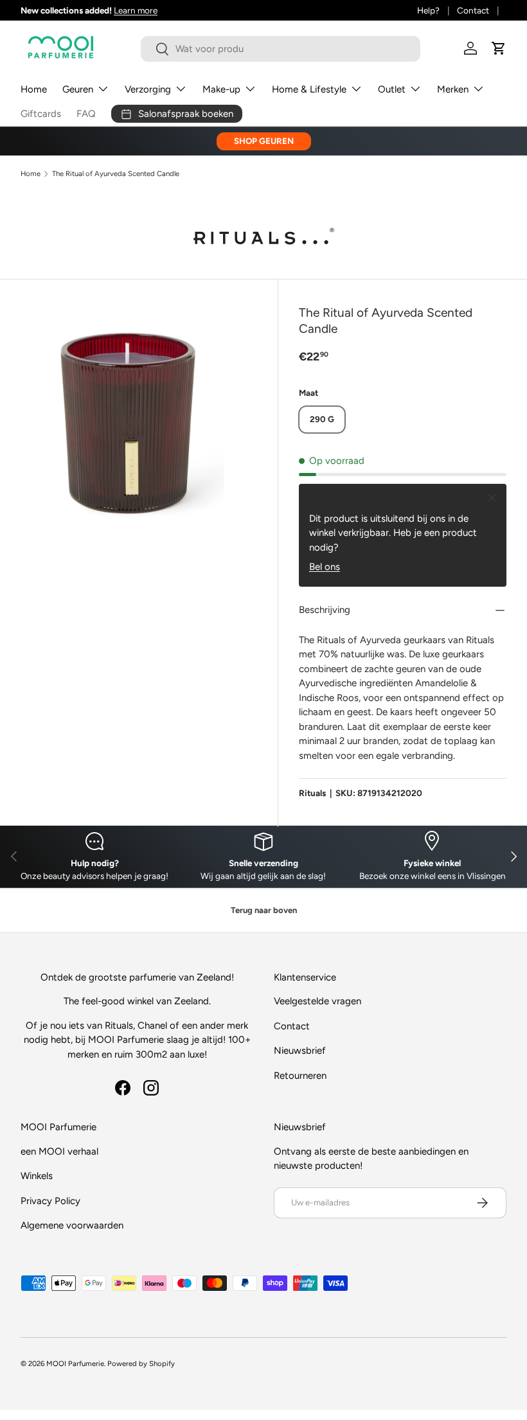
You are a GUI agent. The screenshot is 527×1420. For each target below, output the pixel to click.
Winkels (37, 1176)
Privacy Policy (50, 1201)
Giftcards (41, 114)
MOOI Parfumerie (75, 1363)
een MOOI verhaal (59, 1151)
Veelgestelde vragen (317, 1001)
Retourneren (300, 1075)
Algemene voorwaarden (72, 1225)
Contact (473, 10)
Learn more (135, 10)
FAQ (86, 114)
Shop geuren (264, 141)
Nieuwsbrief (300, 1050)
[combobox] (280, 49)
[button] (499, 48)
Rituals (312, 793)
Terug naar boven (264, 910)
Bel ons (324, 566)
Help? (428, 10)
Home (34, 89)
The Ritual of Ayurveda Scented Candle (115, 173)
